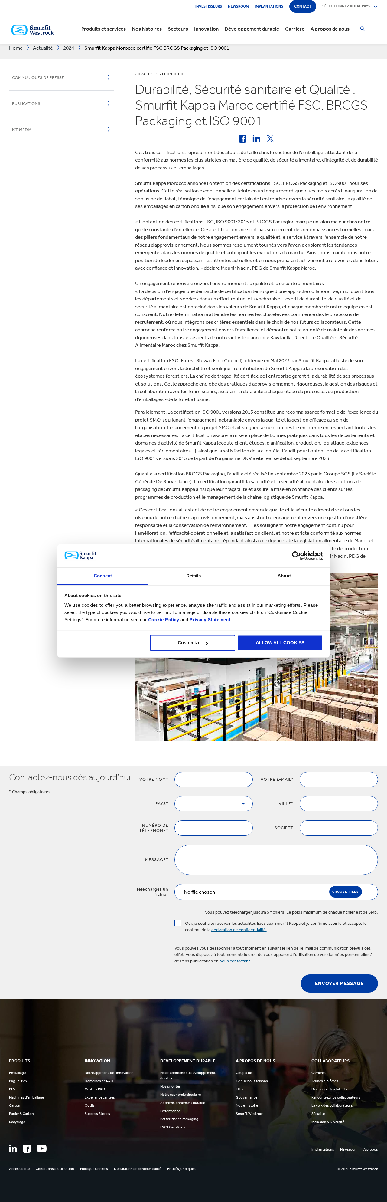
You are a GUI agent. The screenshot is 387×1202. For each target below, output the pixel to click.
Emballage (17, 1073)
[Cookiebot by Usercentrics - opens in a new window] (296, 555)
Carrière (294, 29)
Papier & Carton (21, 1114)
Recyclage (17, 1122)
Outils (90, 1105)
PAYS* (161, 803)
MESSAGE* (156, 859)
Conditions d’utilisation (55, 1169)
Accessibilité (19, 1169)
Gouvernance (246, 1097)
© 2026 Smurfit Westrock (357, 1169)
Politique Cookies (94, 1169)
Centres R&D (95, 1089)
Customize (189, 642)
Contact (302, 6)
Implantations (269, 6)
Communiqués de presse (38, 77)
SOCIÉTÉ (284, 827)
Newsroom (238, 6)
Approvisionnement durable (182, 1103)
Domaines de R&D (99, 1081)
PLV (12, 1089)
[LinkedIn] (13, 1148)
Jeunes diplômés (324, 1081)
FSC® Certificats (173, 1127)
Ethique (242, 1089)
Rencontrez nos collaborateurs (335, 1097)
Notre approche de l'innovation (109, 1073)
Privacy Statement (209, 619)
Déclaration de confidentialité (137, 1169)
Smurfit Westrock (250, 1114)
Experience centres (100, 1097)
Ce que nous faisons (252, 1081)
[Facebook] (27, 1149)
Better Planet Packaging (179, 1119)
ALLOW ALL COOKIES (280, 642)
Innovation (206, 29)
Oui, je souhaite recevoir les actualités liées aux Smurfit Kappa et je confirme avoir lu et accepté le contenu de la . (276, 926)
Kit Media (21, 129)
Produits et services (103, 29)
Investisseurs (208, 6)
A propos (370, 1149)
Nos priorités (170, 1086)
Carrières (318, 1073)
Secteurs (178, 29)
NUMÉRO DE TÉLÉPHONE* (153, 828)
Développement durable (252, 29)
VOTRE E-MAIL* (277, 779)
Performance (170, 1111)
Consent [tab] (103, 575)
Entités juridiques (181, 1169)
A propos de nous (330, 29)
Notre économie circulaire (180, 1094)
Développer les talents (329, 1089)
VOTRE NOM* (153, 779)
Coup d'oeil (245, 1073)
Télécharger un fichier (152, 892)
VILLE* (286, 803)
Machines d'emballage (26, 1097)
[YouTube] (42, 1148)
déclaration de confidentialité (239, 929)
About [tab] (284, 575)
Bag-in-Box (18, 1081)
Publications (26, 103)
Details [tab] (193, 575)
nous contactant (235, 961)
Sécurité (318, 1114)
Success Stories (97, 1114)
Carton (14, 1105)
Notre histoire (247, 1105)
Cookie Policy (163, 619)
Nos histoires (147, 29)
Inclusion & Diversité (327, 1122)
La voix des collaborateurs (332, 1105)
